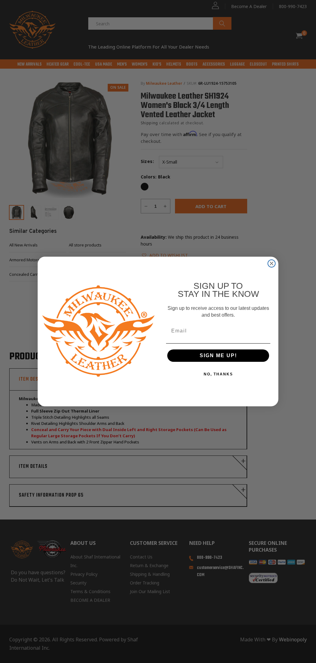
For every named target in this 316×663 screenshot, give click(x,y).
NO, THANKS (218, 374)
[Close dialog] (271, 263)
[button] (315, 654)
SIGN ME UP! (218, 355)
